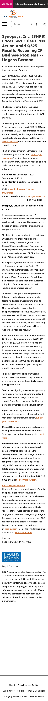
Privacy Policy (37, 696)
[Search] (31, 24)
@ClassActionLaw (23, 532)
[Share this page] (44, 24)
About (12, 685)
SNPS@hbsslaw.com (36, 196)
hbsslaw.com (11, 529)
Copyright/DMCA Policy (16, 696)
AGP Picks (7, 4)
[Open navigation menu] (4, 24)
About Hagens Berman (13, 485)
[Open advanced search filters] (37, 24)
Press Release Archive (28, 685)
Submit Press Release (13, 690)
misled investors (10, 141)
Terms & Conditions (35, 690)
